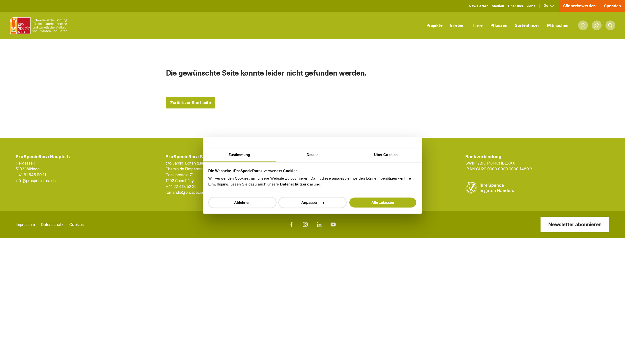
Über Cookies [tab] (385, 155)
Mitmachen (557, 25)
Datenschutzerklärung (300, 184)
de (546, 5)
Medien (498, 6)
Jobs (531, 6)
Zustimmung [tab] (239, 155)
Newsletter (478, 6)
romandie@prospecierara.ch (190, 192)
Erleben (457, 25)
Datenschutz (52, 224)
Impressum (25, 224)
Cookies (76, 224)
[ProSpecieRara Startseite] (40, 25)
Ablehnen (242, 202)
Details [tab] (313, 155)
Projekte (435, 25)
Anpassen (309, 202)
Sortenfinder (527, 25)
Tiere (477, 25)
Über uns (515, 6)
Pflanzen (498, 25)
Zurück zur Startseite (190, 102)
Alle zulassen (382, 202)
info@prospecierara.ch (36, 180)
